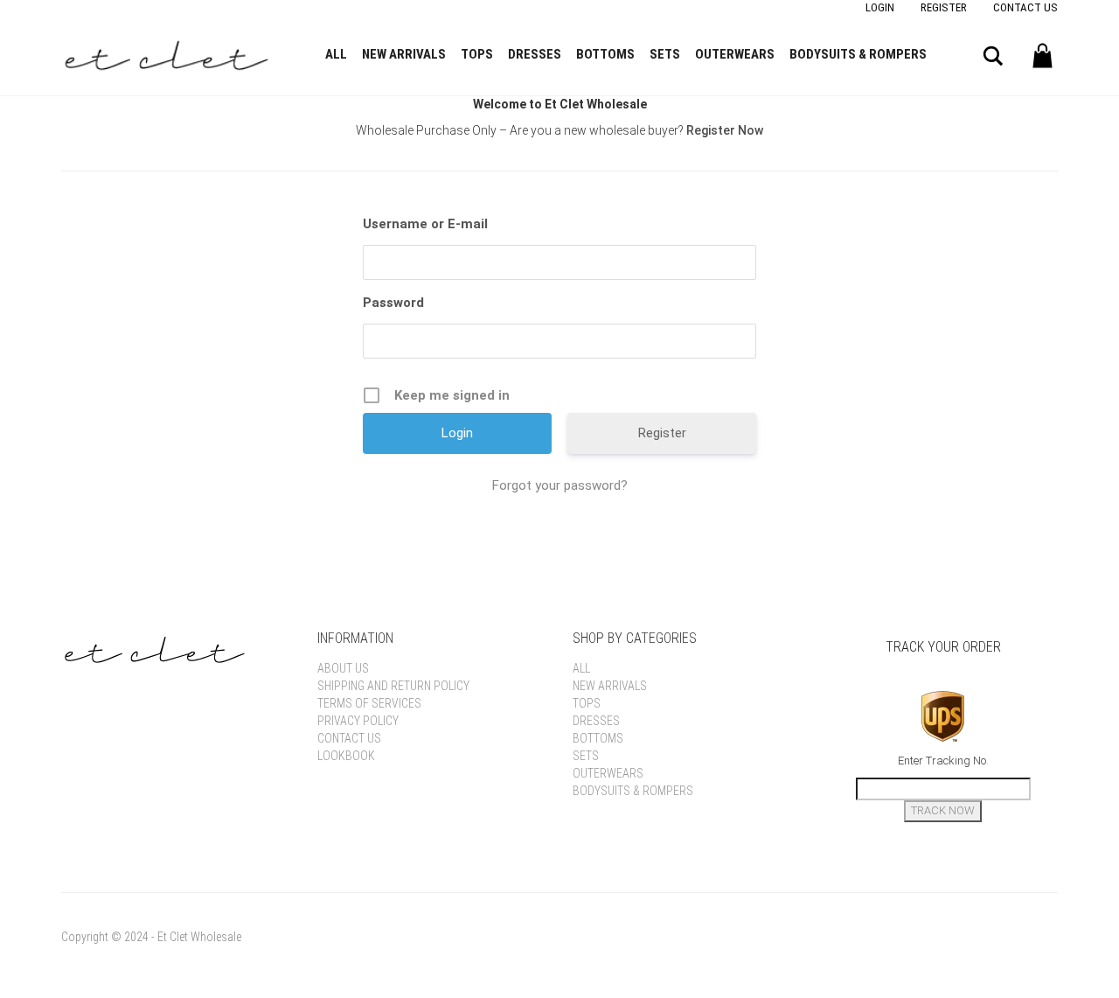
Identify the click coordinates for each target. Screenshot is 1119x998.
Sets (665, 54)
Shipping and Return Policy (393, 686)
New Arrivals (404, 54)
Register (944, 7)
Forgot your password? (560, 485)
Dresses (534, 54)
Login (879, 7)
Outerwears (735, 54)
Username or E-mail (425, 224)
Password (393, 303)
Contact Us (1025, 7)
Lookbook (346, 756)
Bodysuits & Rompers (858, 54)
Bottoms (605, 54)
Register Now (724, 130)
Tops (477, 54)
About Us (343, 668)
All (336, 54)
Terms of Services (369, 703)
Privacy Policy (358, 721)
